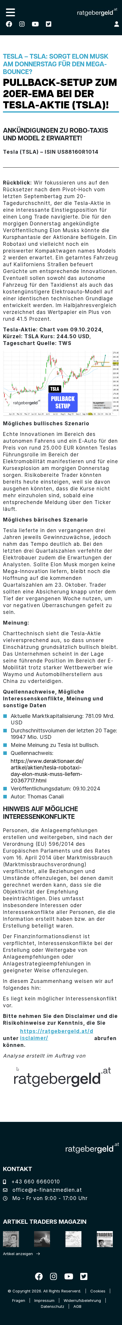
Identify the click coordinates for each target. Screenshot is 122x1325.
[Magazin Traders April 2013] (104, 1239)
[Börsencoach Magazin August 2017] (41, 1239)
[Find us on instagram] (22, 24)
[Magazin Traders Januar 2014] (73, 1239)
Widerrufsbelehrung (82, 1300)
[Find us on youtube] (35, 24)
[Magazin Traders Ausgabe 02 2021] (10, 1239)
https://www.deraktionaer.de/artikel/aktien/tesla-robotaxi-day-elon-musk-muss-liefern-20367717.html (47, 771)
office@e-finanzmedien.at (46, 1190)
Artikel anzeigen (18, 1253)
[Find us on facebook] (9, 24)
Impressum (44, 1300)
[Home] (92, 1148)
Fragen (18, 1300)
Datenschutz (52, 1306)
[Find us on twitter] (48, 24)
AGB (77, 1306)
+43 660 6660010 (34, 1182)
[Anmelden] (116, 24)
